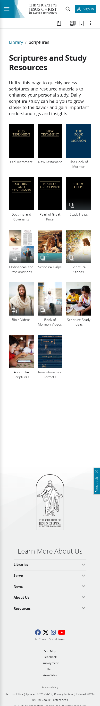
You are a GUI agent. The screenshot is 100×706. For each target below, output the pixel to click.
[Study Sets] (73, 23)
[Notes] (59, 23)
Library (16, 42)
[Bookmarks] (81, 23)
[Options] (90, 23)
